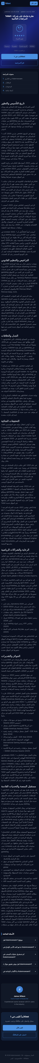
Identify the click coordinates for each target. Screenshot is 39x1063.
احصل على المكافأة (19, 1035)
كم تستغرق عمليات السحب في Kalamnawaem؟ (13, 955)
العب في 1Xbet (19, 56)
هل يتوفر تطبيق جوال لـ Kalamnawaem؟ (17, 964)
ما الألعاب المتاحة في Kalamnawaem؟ (16, 971)
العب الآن (34, 3)
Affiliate (26, 1058)
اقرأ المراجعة (19, 63)
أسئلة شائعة (9, 90)
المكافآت (8, 83)
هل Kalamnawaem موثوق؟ (13, 940)
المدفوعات (8, 86)
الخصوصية (18, 1058)
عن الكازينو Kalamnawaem (13, 79)
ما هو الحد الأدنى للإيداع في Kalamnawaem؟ (18, 947)
